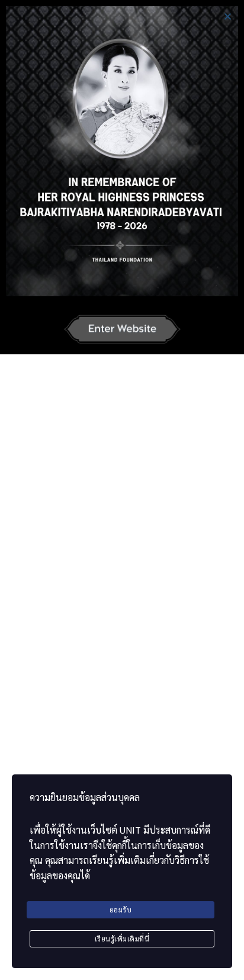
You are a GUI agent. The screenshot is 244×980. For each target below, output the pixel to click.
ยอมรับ (121, 909)
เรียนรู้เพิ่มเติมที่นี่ (122, 938)
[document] (122, 490)
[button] (227, 16)
